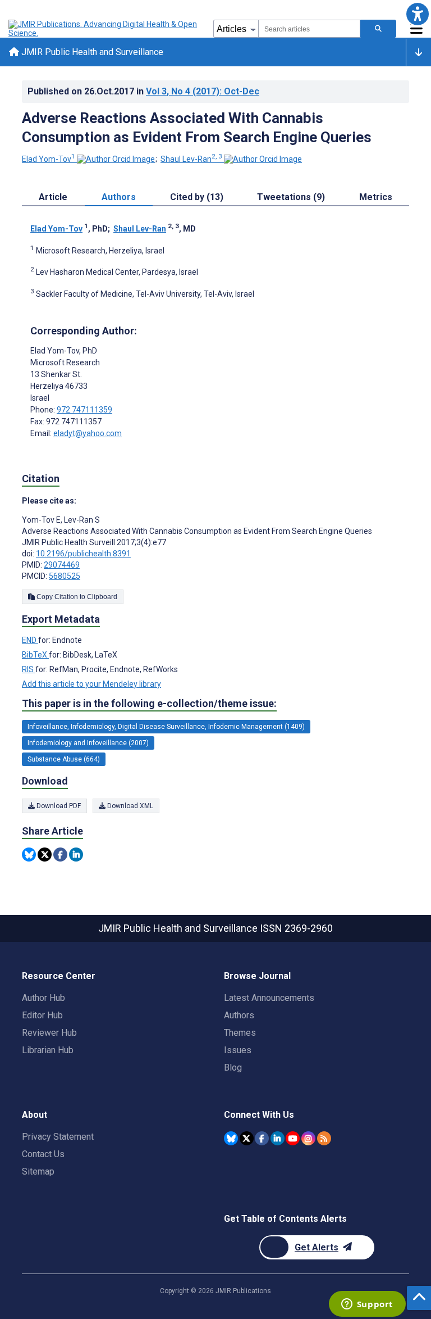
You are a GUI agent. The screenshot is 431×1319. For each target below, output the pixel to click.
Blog (233, 1067)
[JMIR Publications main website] (103, 29)
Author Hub (43, 997)
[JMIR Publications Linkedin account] (277, 1138)
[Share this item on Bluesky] (29, 854)
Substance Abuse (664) (63, 759)
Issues (237, 1050)
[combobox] (309, 29)
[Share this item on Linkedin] (76, 854)
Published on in (143, 91)
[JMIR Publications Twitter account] (247, 1138)
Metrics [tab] (375, 197)
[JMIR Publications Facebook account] (262, 1138)
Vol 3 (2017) (202, 91)
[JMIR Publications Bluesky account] (231, 1138)
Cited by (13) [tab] (196, 197)
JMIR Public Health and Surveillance (91, 52)
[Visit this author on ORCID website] (116, 159)
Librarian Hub (48, 1050)
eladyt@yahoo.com (87, 433)
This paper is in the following (149, 703)
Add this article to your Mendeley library (91, 683)
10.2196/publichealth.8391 (83, 553)
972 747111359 (84, 409)
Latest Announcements (269, 997)
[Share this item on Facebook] (60, 854)
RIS (28, 669)
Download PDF (58, 806)
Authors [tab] (119, 197)
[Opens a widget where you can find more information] (367, 1305)
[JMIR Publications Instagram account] (308, 1138)
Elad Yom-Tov (48, 159)
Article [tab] (53, 197)
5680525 (64, 576)
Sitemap (38, 1171)
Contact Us (43, 1154)
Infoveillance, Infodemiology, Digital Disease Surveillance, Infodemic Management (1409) (166, 727)
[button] (417, 13)
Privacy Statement (58, 1136)
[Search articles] (378, 29)
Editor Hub (42, 1015)
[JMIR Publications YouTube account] (293, 1138)
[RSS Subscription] (324, 1138)
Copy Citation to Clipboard (76, 597)
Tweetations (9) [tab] (291, 197)
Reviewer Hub (49, 1032)
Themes (240, 1032)
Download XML (129, 806)
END (30, 640)
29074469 (62, 564)
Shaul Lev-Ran (191, 159)
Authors (239, 1015)
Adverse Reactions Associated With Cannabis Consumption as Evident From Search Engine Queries (197, 128)
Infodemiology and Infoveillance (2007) (88, 743)
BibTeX (35, 654)
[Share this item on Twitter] (45, 854)
